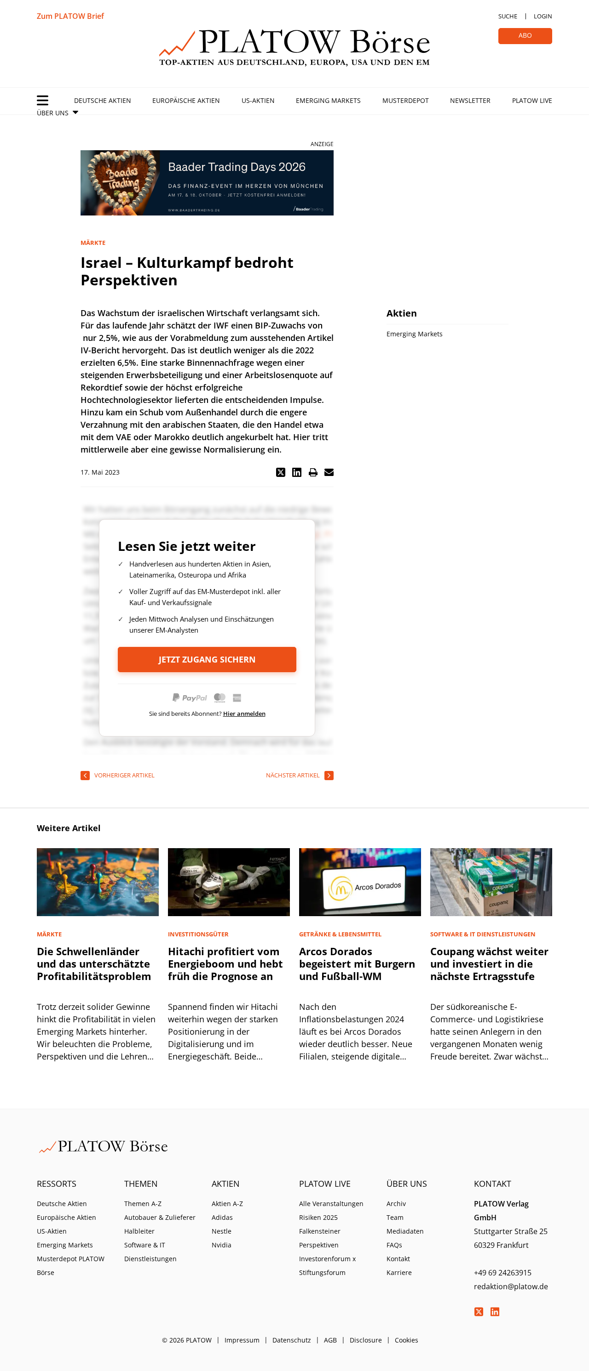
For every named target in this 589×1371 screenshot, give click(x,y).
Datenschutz (291, 1340)
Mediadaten (405, 1231)
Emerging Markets (328, 100)
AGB (330, 1340)
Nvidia (221, 1245)
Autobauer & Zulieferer (160, 1217)
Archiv (396, 1203)
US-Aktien (258, 100)
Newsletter (470, 100)
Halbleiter (139, 1231)
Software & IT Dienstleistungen (150, 1252)
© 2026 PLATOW (187, 1340)
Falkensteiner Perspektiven (320, 1238)
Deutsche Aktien (102, 100)
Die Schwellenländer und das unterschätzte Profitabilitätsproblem (94, 963)
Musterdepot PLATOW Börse (70, 1265)
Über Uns (53, 112)
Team (395, 1217)
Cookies (406, 1340)
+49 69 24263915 (502, 1273)
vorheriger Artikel (124, 775)
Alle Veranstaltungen (331, 1203)
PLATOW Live (532, 100)
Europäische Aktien (186, 100)
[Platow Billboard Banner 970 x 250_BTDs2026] (207, 182)
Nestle (221, 1231)
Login (543, 16)
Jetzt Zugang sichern (207, 659)
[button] (280, 472)
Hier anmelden (244, 713)
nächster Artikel (293, 775)
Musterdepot (405, 100)
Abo (525, 35)
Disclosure (366, 1340)
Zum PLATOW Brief (70, 16)
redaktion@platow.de (511, 1286)
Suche (507, 16)
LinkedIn (494, 1311)
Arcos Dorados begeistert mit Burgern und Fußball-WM (357, 963)
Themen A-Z (143, 1203)
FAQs (394, 1245)
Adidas (222, 1217)
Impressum (242, 1340)
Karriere (399, 1272)
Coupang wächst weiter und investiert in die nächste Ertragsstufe (489, 963)
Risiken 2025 (318, 1217)
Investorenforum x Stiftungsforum (327, 1265)
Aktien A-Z (227, 1203)
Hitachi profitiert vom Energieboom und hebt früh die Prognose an (225, 963)
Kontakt (398, 1258)
